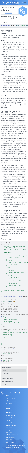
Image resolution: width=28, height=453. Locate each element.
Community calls (11, 418)
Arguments (5, 373)
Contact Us (9, 411)
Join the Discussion (12, 423)
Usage (4, 370)
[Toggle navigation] (25, 2)
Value (3, 376)
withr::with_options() (16, 151)
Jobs (7, 406)
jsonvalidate (12, 2)
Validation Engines (7, 378)
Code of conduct (11, 425)
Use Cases (9, 432)
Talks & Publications (12, 435)
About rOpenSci (10, 398)
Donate (8, 408)
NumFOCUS (16, 447)
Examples (5, 384)
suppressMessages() (11, 153)
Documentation (10, 437)
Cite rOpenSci (10, 442)
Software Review (11, 401)
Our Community (10, 415)
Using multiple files (7, 381)
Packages (9, 430)
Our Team (9, 403)
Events (8, 420)
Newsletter (9, 440)
